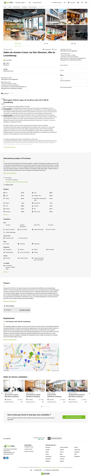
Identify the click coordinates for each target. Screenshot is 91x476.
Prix (65, 2)
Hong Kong (77, 449)
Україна (62, 461)
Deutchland (48, 456)
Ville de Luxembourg (32, 7)
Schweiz (62, 458)
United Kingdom (64, 447)
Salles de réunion (16, 7)
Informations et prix (65, 53)
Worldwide (77, 456)
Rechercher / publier (19, 2)
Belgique (48, 461)
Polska (76, 447)
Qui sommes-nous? (37, 2)
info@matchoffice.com (9, 452)
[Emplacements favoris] (82, 2)
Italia (61, 454)
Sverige (47, 449)
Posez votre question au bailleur (68, 55)
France (61, 452)
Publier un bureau (57, 2)
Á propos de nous (28, 446)
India (75, 454)
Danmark (48, 447)
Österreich (62, 456)
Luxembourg (24, 7)
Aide (29, 2)
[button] (19, 382)
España (62, 449)
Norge (47, 452)
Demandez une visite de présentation (69, 56)
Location (9, 7)
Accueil (4, 7)
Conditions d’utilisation (57, 467)
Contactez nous (28, 449)
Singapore (77, 452)
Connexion (72, 2)
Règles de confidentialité (43, 467)
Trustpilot (62, 76)
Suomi (47, 454)
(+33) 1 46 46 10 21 (8, 454)
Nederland (48, 458)
